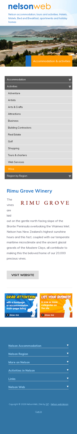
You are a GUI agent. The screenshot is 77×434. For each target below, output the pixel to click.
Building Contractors (19, 127)
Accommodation (16, 79)
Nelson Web (16, 387)
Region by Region (17, 175)
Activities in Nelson (21, 370)
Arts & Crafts (15, 106)
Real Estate (14, 134)
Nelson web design (59, 404)
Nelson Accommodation (24, 345)
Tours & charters (17, 155)
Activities (12, 86)
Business (13, 120)
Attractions (14, 113)
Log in (39, 411)
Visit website (22, 275)
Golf (10, 141)
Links (12, 379)
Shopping (13, 148)
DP (47, 404)
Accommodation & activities (51, 61)
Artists (12, 100)
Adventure (14, 93)
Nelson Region (18, 354)
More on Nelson (19, 362)
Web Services (16, 162)
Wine (11, 168)
